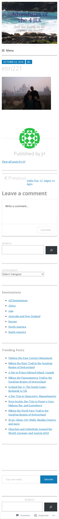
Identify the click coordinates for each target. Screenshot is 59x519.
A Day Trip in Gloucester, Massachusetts (32, 396)
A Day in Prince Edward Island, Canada (31, 372)
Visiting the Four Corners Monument (30, 358)
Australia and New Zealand (24, 316)
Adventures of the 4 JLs (29, 17)
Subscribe (48, 479)
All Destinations (18, 300)
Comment (46, 229)
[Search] (51, 250)
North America (17, 327)
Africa (12, 305)
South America (17, 332)
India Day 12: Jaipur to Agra (31, 180)
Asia (10, 311)
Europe (12, 321)
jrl (28, 62)
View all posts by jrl (13, 162)
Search (6, 243)
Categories (10, 270)
